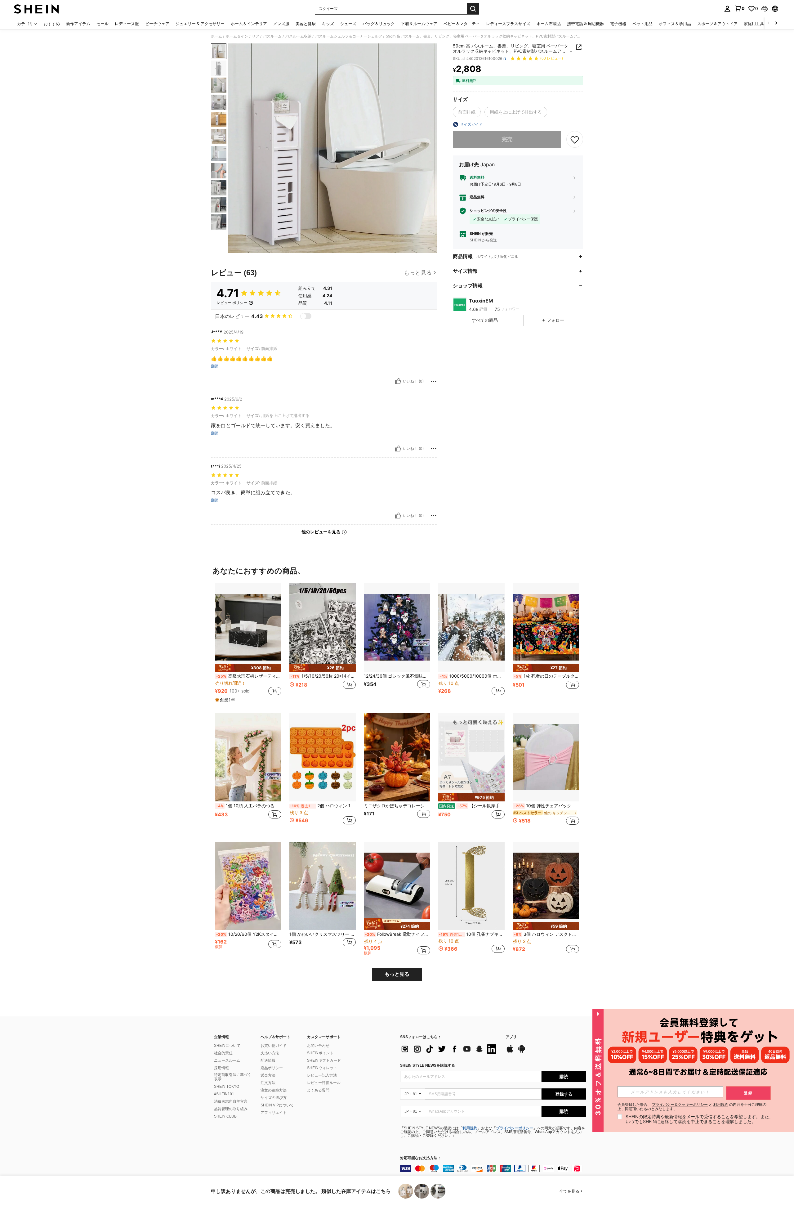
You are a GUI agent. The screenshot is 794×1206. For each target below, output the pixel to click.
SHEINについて (227, 1045)
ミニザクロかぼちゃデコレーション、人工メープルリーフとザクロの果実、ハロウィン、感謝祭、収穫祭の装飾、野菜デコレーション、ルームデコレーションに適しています (397, 805)
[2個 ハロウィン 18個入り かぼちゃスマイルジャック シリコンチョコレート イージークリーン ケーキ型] (322, 757)
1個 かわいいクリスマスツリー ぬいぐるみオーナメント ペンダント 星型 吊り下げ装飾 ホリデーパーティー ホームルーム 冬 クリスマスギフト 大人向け (322, 934)
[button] (764, 8)
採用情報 (221, 1068)
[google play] (521, 1052)
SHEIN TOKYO (226, 1086)
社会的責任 (223, 1053)
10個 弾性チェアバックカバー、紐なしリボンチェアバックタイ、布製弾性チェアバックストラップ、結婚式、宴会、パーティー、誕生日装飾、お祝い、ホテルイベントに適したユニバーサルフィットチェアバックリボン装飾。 (546, 805)
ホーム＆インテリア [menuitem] (249, 23)
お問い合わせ (318, 1045)
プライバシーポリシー (514, 1128)
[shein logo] (36, 8)
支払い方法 (270, 1053)
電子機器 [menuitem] (618, 23)
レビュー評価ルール (324, 1083)
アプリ (511, 1037)
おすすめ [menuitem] (52, 23)
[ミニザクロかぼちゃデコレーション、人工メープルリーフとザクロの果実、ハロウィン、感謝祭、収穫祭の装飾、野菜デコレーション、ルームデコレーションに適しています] (397, 757)
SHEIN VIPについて (277, 1105)
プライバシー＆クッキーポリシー (680, 1104)
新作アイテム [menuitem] (78, 23)
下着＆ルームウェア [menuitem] (419, 23)
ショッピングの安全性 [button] (488, 211)
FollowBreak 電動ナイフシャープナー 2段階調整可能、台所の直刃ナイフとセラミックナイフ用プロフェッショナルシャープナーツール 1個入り (397, 934)
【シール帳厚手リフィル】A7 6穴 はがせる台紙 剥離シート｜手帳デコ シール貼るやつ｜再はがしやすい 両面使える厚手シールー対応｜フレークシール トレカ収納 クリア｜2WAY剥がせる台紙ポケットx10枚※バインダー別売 (472, 805)
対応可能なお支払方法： (420, 1158)
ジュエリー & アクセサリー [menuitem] (200, 23)
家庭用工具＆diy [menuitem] (759, 23)
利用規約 (469, 1128)
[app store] (510, 1052)
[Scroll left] (768, 23)
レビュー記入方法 (322, 1075)
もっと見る (397, 974)
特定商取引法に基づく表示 (232, 1077)
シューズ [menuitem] (348, 23)
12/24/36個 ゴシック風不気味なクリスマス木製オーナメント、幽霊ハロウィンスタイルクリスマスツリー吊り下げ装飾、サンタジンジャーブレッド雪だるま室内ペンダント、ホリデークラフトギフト (397, 676)
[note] (248, 668)
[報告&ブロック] (433, 381)
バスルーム (272, 36)
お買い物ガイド (274, 1045)
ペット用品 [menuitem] (642, 23)
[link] (739, 8)
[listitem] (248, 643)
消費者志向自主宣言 (231, 1101)
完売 (507, 139)
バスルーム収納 (298, 36)
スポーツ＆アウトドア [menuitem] (717, 23)
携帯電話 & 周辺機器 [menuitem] (585, 23)
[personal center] (727, 8)
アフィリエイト (274, 1112)
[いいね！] (398, 381)
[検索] (473, 9)
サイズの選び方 (274, 1098)
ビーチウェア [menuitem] (157, 23)
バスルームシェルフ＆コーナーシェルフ (348, 36)
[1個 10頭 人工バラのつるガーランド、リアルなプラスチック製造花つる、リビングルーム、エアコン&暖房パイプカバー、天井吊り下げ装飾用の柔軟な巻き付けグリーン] (248, 757)
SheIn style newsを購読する (427, 1065)
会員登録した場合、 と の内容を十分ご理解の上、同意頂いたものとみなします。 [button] (692, 1106)
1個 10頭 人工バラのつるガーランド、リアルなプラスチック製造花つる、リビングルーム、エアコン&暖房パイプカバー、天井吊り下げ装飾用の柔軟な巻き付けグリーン (248, 805)
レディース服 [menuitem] (127, 23)
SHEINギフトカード (324, 1060)
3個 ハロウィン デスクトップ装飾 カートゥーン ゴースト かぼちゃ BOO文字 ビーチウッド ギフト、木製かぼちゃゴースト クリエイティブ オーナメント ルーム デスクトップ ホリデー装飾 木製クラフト (546, 934)
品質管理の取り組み (231, 1109)
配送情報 (268, 1060)
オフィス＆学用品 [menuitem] (675, 23)
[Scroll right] (776, 23)
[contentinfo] (493, 1168)
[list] (449, 1049)
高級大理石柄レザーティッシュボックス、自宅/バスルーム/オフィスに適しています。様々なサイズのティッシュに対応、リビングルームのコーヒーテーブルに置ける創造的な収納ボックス (248, 676)
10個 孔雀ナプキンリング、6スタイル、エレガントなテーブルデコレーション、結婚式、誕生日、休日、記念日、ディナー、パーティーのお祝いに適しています (472, 934)
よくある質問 (318, 1090)
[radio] (467, 112)
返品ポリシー (272, 1068)
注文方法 (268, 1083)
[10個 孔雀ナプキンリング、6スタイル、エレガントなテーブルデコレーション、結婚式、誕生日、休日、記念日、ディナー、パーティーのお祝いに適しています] (471, 886)
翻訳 (214, 366)
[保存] (574, 139)
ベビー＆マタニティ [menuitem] (462, 23)
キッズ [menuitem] (328, 23)
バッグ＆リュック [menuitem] (379, 23)
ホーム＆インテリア (242, 36)
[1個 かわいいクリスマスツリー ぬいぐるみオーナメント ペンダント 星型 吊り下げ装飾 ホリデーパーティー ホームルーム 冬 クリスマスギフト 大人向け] (322, 886)
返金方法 (268, 1075)
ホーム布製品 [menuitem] (549, 23)
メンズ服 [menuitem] (281, 23)
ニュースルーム (227, 1060)
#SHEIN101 (224, 1094)
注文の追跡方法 (274, 1090)
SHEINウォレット (322, 1068)
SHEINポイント (320, 1053)
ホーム (216, 36)
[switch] (305, 316)
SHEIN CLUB (225, 1116)
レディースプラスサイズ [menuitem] (508, 23)
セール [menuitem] (102, 23)
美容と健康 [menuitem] (306, 23)
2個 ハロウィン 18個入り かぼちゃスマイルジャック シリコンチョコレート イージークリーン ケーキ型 (323, 805)
